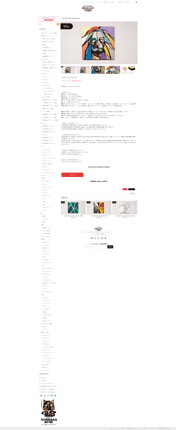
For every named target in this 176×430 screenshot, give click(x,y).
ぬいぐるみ (46, 364)
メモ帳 (44, 318)
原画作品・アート (46, 36)
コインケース (46, 236)
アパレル (43, 175)
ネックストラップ (47, 291)
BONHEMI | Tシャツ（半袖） (50, 105)
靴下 (44, 222)
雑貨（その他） (45, 332)
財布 (42, 224)
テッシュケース (47, 271)
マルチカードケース (48, 262)
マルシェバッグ (47, 152)
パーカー (43, 134)
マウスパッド (46, 306)
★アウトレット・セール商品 (49, 33)
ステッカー (46, 338)
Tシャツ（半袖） (45, 97)
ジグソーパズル (47, 361)
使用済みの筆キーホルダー (50, 50)
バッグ (43, 146)
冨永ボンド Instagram (109, 2)
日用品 (43, 239)
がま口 (44, 166)
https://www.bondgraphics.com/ (71, 161)
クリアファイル (47, 300)
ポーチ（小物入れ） (48, 164)
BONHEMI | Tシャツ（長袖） (50, 120)
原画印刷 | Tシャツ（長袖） (50, 114)
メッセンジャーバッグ (49, 172)
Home (85, 2)
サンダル (45, 219)
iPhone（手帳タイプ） (49, 62)
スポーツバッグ (47, 155)
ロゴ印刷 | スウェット (48, 129)
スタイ (44, 326)
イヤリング (46, 79)
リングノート (46, 303)
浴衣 (44, 204)
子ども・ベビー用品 (46, 323)
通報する (133, 193)
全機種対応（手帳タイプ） (50, 68)
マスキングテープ (47, 315)
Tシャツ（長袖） (45, 111)
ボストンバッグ (47, 161)
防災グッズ (46, 367)
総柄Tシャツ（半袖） (48, 108)
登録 (110, 246)
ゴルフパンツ (46, 207)
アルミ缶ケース (47, 309)
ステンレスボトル (47, 268)
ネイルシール (46, 85)
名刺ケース (46, 248)
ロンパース (46, 329)
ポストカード (46, 335)
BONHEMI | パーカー (48, 143)
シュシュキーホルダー (49, 91)
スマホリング (46, 70)
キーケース (46, 251)
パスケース (46, 254)
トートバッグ (46, 149)
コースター (46, 245)
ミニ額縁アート (47, 47)
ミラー (44, 288)
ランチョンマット (47, 280)
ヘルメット (46, 286)
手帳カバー (46, 312)
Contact (99, 2)
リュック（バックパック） (50, 158)
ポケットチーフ (47, 181)
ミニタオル (46, 259)
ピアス (44, 76)
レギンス (45, 193)
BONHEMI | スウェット (49, 132)
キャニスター (46, 274)
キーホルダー (46, 344)
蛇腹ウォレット (47, 227)
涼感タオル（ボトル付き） (50, 283)
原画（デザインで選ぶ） (49, 38)
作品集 (44, 53)
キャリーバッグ (47, 169)
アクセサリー (44, 73)
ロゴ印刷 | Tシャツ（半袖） (50, 102)
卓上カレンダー (47, 320)
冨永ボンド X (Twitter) (123, 2)
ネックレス (46, 82)
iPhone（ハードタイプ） (49, 65)
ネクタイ (45, 184)
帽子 (44, 178)
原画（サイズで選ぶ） (49, 41)
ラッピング (46, 370)
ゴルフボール (46, 355)
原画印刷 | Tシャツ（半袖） (50, 100)
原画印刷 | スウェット (48, 126)
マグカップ (46, 242)
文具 (42, 294)
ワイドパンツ (46, 195)
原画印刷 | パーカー (48, 137)
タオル (44, 256)
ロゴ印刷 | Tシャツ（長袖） (50, 117)
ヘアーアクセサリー (48, 88)
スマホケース (44, 59)
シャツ (44, 198)
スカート (45, 201)
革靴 (44, 216)
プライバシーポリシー (48, 383)
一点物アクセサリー (48, 94)
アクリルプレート (47, 352)
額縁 (44, 44)
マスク (44, 210)
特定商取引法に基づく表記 (49, 386)
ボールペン (46, 297)
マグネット (46, 341)
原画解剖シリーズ (47, 56)
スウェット (44, 123)
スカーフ (45, 190)
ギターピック (46, 350)
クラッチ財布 (46, 230)
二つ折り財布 (46, 233)
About (92, 2)
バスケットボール (47, 358)
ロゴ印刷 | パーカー (48, 140)
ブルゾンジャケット (48, 187)
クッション (46, 277)
